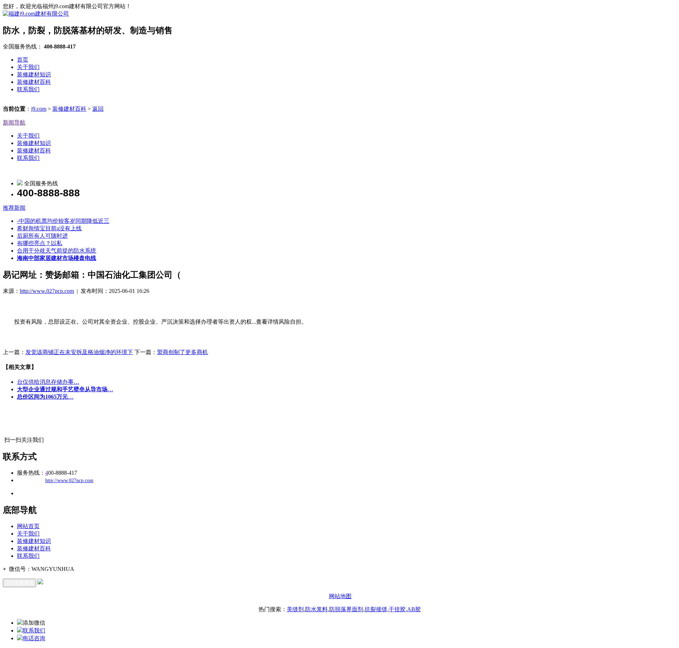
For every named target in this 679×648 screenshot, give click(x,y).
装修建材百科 (34, 82)
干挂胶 (397, 609)
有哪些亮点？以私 (39, 243)
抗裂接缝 (376, 609)
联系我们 (28, 89)
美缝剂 (295, 609)
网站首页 (28, 526)
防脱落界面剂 (346, 609)
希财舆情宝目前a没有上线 (49, 228)
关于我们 (28, 67)
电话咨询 (34, 638)
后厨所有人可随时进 (42, 236)
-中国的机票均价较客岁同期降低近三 (63, 221)
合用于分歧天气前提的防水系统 (56, 251)
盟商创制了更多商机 (182, 352)
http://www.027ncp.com (47, 291)
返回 (98, 109)
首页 (22, 60)
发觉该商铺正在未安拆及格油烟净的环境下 (79, 352)
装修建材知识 (34, 74)
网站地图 (340, 596)
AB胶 (414, 609)
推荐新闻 (14, 208)
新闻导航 (14, 123)
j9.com (38, 109)
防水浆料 (316, 609)
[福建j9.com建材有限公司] (36, 14)
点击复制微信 (19, 582)
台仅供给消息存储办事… (48, 382)
